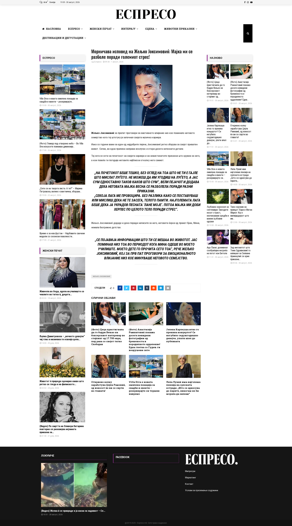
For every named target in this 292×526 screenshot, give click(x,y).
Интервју (128, 28)
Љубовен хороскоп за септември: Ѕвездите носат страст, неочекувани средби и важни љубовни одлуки (218, 214)
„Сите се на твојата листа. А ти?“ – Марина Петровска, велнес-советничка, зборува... (61, 190)
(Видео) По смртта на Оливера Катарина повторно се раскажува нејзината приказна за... (62, 429)
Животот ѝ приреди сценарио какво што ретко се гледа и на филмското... (62, 383)
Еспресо (74, 28)
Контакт (189, 484)
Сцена (149, 28)
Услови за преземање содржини (201, 490)
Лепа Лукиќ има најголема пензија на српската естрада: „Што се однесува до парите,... (241, 175)
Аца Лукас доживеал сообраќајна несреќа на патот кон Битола (217, 250)
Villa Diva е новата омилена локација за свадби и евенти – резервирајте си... (217, 173)
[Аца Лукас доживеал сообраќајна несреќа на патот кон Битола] (218, 237)
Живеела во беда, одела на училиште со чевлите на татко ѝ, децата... (62, 293)
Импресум (190, 471)
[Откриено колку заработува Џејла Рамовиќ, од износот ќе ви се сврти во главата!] (241, 115)
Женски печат (101, 28)
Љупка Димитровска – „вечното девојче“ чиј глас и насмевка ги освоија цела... (62, 338)
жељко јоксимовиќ (101, 276)
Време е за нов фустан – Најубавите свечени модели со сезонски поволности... (62, 235)
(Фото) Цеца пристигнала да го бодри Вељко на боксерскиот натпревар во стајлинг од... (216, 89)
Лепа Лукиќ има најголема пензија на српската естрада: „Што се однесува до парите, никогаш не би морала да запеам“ (183, 387)
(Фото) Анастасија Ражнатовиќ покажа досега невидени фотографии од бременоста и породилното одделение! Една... (240, 91)
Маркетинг (190, 477)
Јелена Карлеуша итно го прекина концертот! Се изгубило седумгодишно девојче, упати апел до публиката (182, 335)
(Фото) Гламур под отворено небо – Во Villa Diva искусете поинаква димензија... (61, 145)
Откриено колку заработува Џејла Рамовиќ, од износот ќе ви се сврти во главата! (108, 386)
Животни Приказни (179, 28)
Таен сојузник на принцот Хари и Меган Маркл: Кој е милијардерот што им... (241, 212)
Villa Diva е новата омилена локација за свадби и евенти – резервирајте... (59, 100)
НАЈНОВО (216, 57)
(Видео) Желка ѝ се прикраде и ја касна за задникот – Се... (73, 510)
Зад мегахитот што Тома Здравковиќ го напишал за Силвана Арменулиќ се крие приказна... (240, 253)
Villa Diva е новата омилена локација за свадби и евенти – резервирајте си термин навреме (144, 387)
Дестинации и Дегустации (62, 37)
